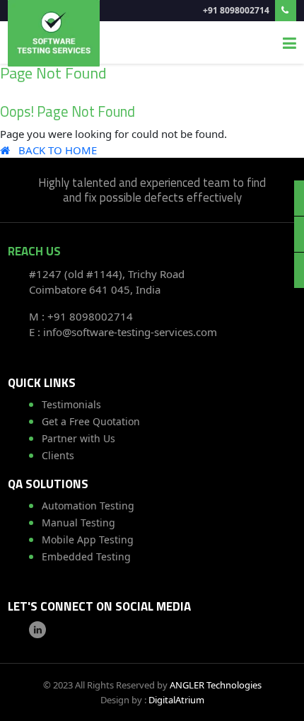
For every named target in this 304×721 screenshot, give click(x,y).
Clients (58, 455)
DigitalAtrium (176, 699)
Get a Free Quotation (91, 421)
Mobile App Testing (88, 539)
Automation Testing (88, 505)
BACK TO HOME (53, 150)
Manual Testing (78, 522)
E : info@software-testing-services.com (123, 332)
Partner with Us (78, 438)
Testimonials (71, 404)
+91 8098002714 (237, 10)
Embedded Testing (86, 556)
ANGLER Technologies (216, 685)
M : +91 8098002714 (81, 316)
